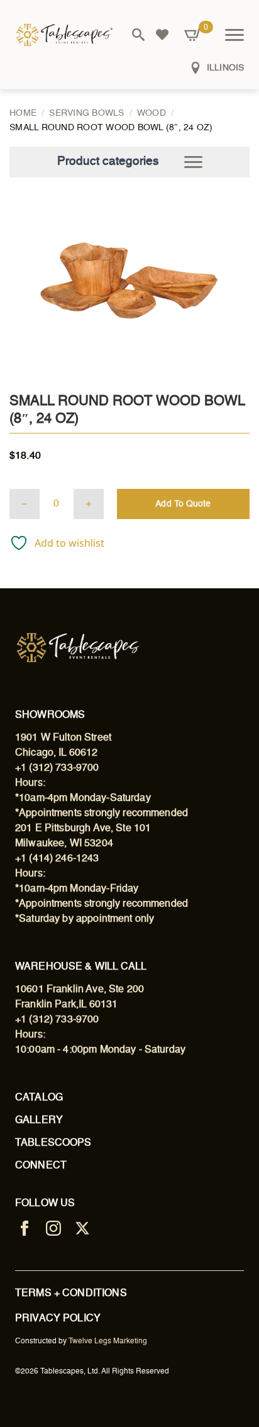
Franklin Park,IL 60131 (66, 1005)
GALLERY (39, 1121)
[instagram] (53, 1228)
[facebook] (24, 1228)
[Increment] (89, 504)
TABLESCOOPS (53, 1143)
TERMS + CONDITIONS (71, 1294)
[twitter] (82, 1228)
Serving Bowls (86, 113)
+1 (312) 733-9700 (57, 768)
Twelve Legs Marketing (108, 1341)
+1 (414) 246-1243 (57, 859)
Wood (151, 113)
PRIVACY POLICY (58, 1319)
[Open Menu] (234, 34)
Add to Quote (183, 504)
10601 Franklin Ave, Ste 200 (79, 990)
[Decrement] (24, 504)
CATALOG (39, 1098)
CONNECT (41, 1166)
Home (22, 113)
